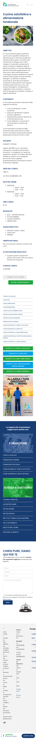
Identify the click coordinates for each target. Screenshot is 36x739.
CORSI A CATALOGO (10, 455)
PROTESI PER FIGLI (9, 514)
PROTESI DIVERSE (8, 509)
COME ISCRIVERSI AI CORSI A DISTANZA (16, 474)
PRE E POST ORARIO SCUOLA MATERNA (16, 518)
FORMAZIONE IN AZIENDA (11, 460)
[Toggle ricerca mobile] (28, 5)
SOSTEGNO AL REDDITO (11, 532)
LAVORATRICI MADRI (9, 504)
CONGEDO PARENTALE (10, 500)
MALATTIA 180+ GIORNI (10, 527)
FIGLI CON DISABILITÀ (10, 523)
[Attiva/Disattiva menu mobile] (32, 5)
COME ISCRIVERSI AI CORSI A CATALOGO (16, 469)
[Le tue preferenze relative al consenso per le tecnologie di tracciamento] (3, 735)
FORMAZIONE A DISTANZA (11, 464)
